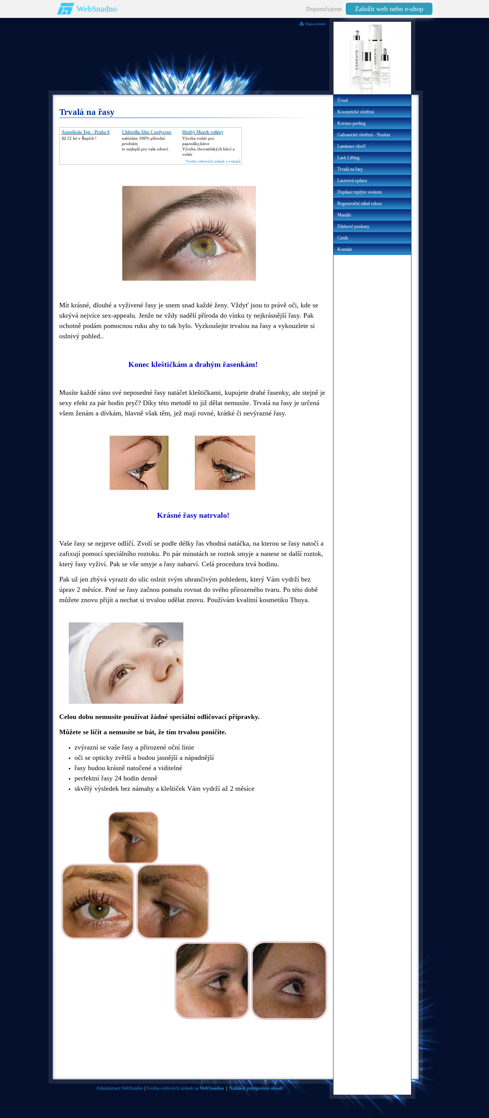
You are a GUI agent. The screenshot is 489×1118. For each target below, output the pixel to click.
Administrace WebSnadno (119, 1088)
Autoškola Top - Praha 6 (86, 132)
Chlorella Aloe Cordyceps (147, 132)
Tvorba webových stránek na (185, 1088)
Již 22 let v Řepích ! (79, 138)
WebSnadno (96, 8)
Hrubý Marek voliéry (202, 132)
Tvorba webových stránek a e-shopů (213, 161)
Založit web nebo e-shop (389, 9)
